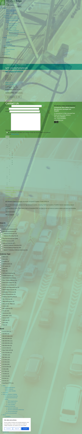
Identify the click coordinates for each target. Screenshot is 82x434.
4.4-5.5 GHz (6, 331)
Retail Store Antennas (9, 282)
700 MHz (6, 355)
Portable (5, 261)
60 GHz (5, 378)
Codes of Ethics (9, 187)
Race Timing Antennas (9, 280)
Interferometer (7, 264)
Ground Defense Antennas (12, 247)
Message (8, 130)
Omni (5, 322)
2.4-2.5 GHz (6, 348)
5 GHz (5, 369)
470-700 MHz (7, 352)
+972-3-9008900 (61, 116)
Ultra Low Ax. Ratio (8, 303)
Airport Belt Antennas (9, 278)
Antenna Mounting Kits (11, 236)
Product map (8, 197)
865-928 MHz (7, 338)
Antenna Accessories (9, 231)
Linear (5, 306)
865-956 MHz (7, 340)
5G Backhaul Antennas (10, 229)
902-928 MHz (7, 343)
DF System (6, 266)
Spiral (4, 268)
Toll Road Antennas (8, 273)
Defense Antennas (8, 243)
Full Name (8, 106)
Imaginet (12, 214)
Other (5, 256)
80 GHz (5, 380)
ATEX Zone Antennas (9, 285)
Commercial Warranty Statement (14, 190)
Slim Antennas (7, 299)
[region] (17, 424)
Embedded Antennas (9, 292)
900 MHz (6, 357)
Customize (8, 428)
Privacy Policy (15, 134)
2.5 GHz (5, 362)
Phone (7, 111)
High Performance (8, 301)
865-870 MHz (7, 336)
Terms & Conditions (10, 192)
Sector (5, 318)
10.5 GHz (5, 376)
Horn (5, 259)
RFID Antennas (8, 241)
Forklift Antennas (7, 275)
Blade (4, 271)
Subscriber (7, 315)
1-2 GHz (6, 359)
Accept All (25, 428)
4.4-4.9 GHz (6, 366)
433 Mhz (5, 333)
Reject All (17, 428)
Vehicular (5, 320)
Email (7, 108)
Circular (5, 311)
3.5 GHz (5, 364)
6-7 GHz (5, 371)
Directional (6, 313)
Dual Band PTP (7, 383)
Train (4, 325)
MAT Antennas (7, 308)
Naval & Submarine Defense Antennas (15, 250)
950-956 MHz (7, 345)
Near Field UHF (7, 350)
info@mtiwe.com (58, 120)
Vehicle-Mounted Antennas (10, 287)
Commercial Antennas (10, 238)
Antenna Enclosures (10, 233)
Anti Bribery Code (10, 200)
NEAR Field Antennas (9, 289)
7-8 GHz (5, 373)
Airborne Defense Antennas (12, 245)
